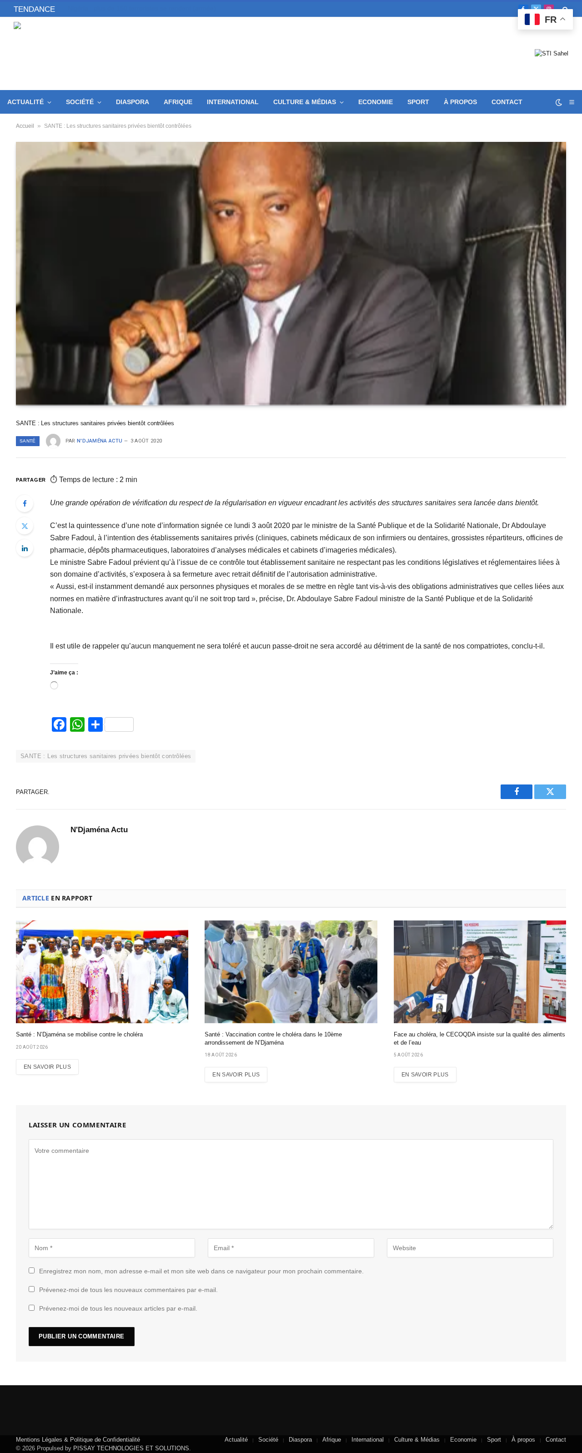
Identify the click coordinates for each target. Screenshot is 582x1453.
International (233, 102)
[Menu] (571, 102)
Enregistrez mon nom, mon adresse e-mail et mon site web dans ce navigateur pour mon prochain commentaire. (201, 1271)
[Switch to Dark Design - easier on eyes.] (558, 102)
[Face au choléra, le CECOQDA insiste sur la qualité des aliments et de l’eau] (480, 971)
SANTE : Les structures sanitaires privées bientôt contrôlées (105, 756)
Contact (507, 102)
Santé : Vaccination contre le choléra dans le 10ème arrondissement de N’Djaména (273, 1038)
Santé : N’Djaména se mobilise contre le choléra (79, 1034)
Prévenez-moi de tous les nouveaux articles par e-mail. (118, 1308)
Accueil (25, 126)
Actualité (25, 102)
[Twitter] (24, 525)
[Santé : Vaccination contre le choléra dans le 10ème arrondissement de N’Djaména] (291, 971)
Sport (418, 102)
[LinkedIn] (24, 548)
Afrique (178, 102)
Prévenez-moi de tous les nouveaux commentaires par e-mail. (128, 1289)
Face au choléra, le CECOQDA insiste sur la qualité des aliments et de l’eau (479, 1038)
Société (80, 102)
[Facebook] (24, 503)
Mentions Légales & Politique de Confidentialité (78, 1439)
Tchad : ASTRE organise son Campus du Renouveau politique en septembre (170, 8)
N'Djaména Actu (100, 441)
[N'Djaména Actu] (80, 53)
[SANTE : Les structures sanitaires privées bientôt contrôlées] (291, 273)
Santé (28, 440)
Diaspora (132, 102)
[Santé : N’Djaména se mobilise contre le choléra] (102, 971)
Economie (375, 102)
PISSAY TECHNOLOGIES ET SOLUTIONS (131, 1448)
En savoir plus (47, 1067)
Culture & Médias (304, 102)
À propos (460, 102)
